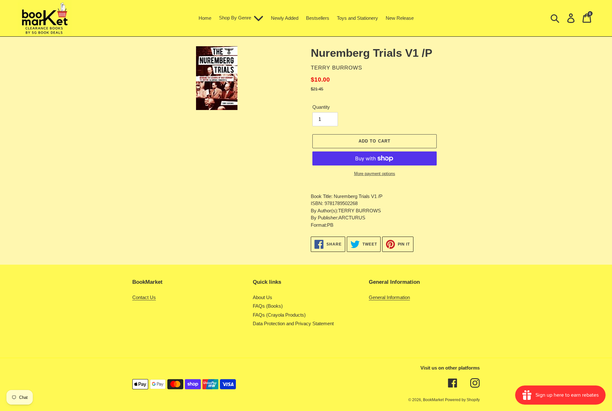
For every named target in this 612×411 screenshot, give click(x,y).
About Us (262, 297)
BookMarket (433, 400)
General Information (389, 297)
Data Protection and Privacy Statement (293, 323)
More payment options (374, 173)
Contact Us (144, 297)
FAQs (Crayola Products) (279, 315)
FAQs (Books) (268, 306)
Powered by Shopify (462, 400)
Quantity (321, 107)
